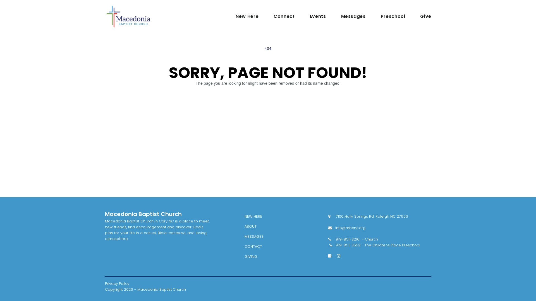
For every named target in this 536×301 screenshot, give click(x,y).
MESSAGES (254, 236)
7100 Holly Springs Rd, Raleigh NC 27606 (368, 216)
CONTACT (253, 246)
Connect (284, 16)
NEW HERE (253, 216)
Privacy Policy (117, 283)
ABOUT (251, 226)
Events (318, 16)
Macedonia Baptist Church (143, 214)
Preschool (393, 16)
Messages (353, 16)
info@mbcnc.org (346, 227)
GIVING (251, 256)
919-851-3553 (348, 245)
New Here (247, 16)
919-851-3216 (348, 239)
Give (425, 16)
